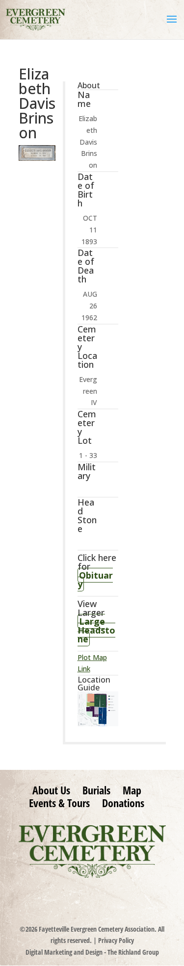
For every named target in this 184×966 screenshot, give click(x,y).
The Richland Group (133, 952)
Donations (123, 802)
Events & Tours (59, 802)
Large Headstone (96, 630)
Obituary (95, 579)
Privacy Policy (116, 940)
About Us (51, 790)
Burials (96, 790)
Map (132, 790)
